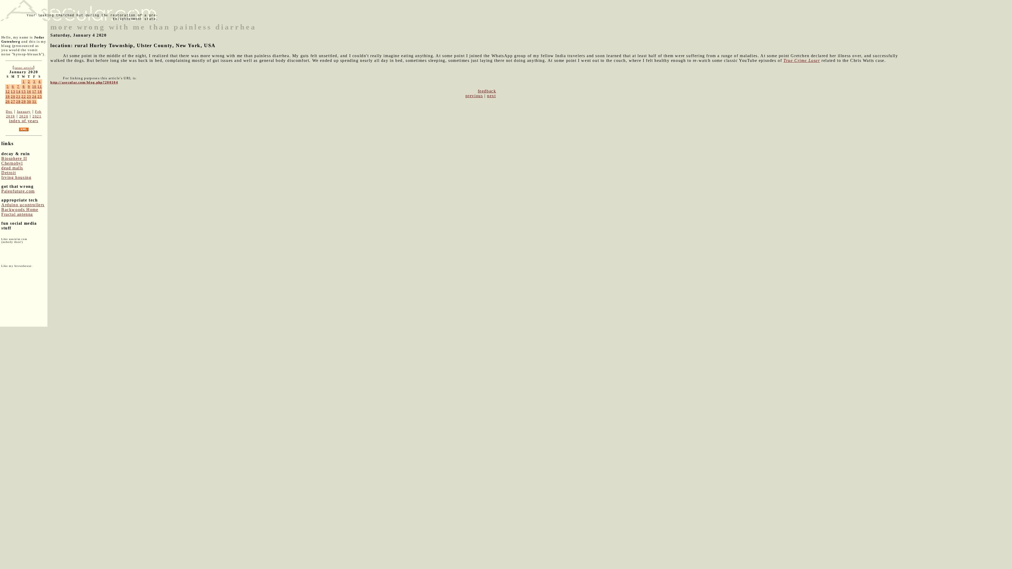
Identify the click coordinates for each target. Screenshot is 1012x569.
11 (39, 87)
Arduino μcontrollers (23, 205)
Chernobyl (12, 163)
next (491, 96)
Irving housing (16, 177)
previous (474, 96)
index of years (23, 121)
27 (13, 102)
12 (8, 92)
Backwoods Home (19, 209)
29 (23, 102)
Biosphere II (14, 158)
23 (29, 97)
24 (34, 97)
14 (18, 92)
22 (23, 97)
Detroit (8, 172)
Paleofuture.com (18, 191)
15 (23, 92)
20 (13, 97)
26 (8, 102)
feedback (487, 91)
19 (8, 97)
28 (18, 102)
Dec (9, 112)
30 (29, 102)
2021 (36, 116)
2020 (23, 116)
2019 (10, 116)
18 (39, 92)
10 (34, 87)
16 (29, 92)
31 (34, 102)
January (24, 112)
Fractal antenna (17, 214)
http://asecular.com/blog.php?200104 (84, 82)
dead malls (12, 168)
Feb (38, 112)
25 (39, 97)
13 (13, 92)
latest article (23, 67)
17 (34, 92)
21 (18, 97)
